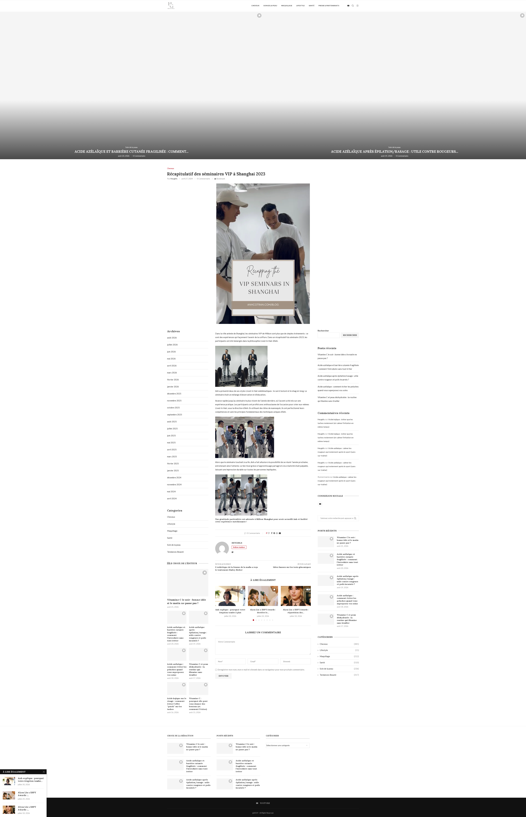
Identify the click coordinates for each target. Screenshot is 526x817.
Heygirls (173, 178)
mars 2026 (172, 372)
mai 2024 (171, 491)
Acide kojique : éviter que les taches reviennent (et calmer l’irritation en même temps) (336, 423)
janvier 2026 (173, 386)
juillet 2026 (172, 344)
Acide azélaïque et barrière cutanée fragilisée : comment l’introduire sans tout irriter (347, 559)
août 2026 (172, 337)
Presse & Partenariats (328, 6)
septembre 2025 (174, 414)
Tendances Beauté (339, 675)
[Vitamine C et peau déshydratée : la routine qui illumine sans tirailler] (326, 619)
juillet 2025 (172, 428)
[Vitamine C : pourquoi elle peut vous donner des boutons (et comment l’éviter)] (198, 688)
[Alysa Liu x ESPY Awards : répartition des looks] (296, 596)
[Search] (352, 5)
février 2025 (173, 463)
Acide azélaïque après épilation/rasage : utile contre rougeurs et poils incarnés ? (347, 580)
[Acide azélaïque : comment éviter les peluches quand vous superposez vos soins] (394, 85)
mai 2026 (171, 358)
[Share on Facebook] (271, 533)
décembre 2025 (174, 393)
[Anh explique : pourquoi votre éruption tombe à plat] (230, 596)
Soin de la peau (270, 6)
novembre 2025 (174, 400)
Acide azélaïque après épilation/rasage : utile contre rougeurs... (131, 151)
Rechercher (323, 330)
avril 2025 (172, 449)
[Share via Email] (280, 533)
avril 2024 (172, 498)
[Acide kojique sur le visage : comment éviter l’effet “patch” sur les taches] (176, 688)
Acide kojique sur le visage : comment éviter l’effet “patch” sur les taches (176, 703)
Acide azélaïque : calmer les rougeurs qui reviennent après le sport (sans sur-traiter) (336, 452)
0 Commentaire (139, 156)
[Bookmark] (259, 15)
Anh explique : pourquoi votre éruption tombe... (31, 779)
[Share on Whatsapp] (277, 533)
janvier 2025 (173, 470)
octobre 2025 (173, 407)
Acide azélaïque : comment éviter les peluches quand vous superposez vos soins (347, 599)
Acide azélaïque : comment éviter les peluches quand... (394, 151)
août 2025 (172, 421)
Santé (311, 6)
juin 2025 (171, 435)
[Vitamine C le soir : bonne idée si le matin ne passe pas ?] (326, 541)
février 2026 (173, 379)
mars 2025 (172, 456)
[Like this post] (269, 533)
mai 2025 (171, 442)
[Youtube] (348, 5)
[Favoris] (357, 5)
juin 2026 (171, 351)
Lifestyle (300, 6)
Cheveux (255, 6)
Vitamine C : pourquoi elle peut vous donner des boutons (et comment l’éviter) (198, 703)
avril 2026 (172, 365)
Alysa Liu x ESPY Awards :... (27, 794)
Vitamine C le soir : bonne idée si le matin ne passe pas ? (347, 540)
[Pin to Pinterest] (274, 533)
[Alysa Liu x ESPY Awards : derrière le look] (263, 596)
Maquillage (286, 6)
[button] (5, 85)
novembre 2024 (174, 484)
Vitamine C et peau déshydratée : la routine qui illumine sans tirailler (347, 619)
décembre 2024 (174, 477)
